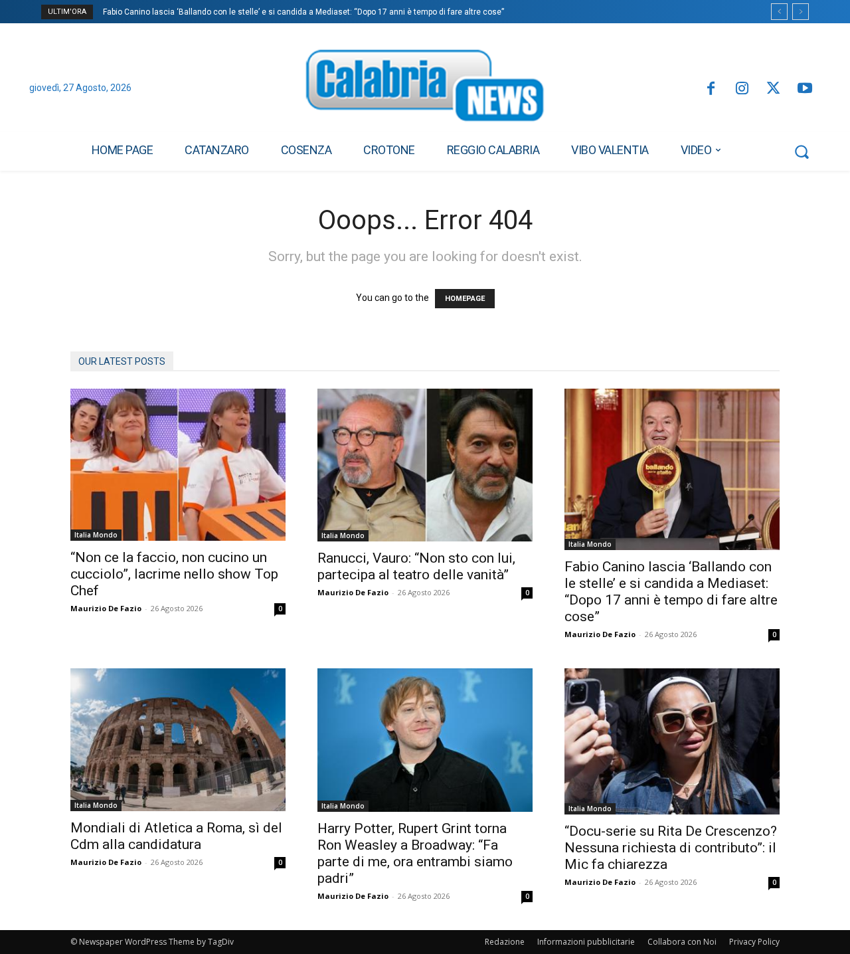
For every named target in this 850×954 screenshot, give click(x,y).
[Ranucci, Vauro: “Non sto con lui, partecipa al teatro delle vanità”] (425, 465)
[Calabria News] (425, 89)
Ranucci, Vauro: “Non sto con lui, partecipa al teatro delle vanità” (416, 566)
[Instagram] (742, 89)
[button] (801, 151)
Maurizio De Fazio (105, 608)
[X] (773, 89)
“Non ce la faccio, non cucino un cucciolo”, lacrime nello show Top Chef (174, 574)
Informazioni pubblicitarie (586, 941)
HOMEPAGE (465, 298)
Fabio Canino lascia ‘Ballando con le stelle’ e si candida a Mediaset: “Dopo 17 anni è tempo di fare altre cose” (303, 12)
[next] (800, 11)
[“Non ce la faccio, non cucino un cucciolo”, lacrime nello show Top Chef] (178, 465)
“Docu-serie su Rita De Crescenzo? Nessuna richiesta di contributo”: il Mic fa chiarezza (670, 847)
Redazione (505, 941)
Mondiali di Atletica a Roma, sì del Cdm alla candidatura (176, 836)
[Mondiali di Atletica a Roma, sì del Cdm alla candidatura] (178, 739)
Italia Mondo (96, 534)
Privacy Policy (754, 941)
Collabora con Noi (682, 941)
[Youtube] (805, 89)
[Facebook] (710, 89)
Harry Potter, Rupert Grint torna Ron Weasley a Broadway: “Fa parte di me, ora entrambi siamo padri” (415, 853)
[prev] (779, 11)
